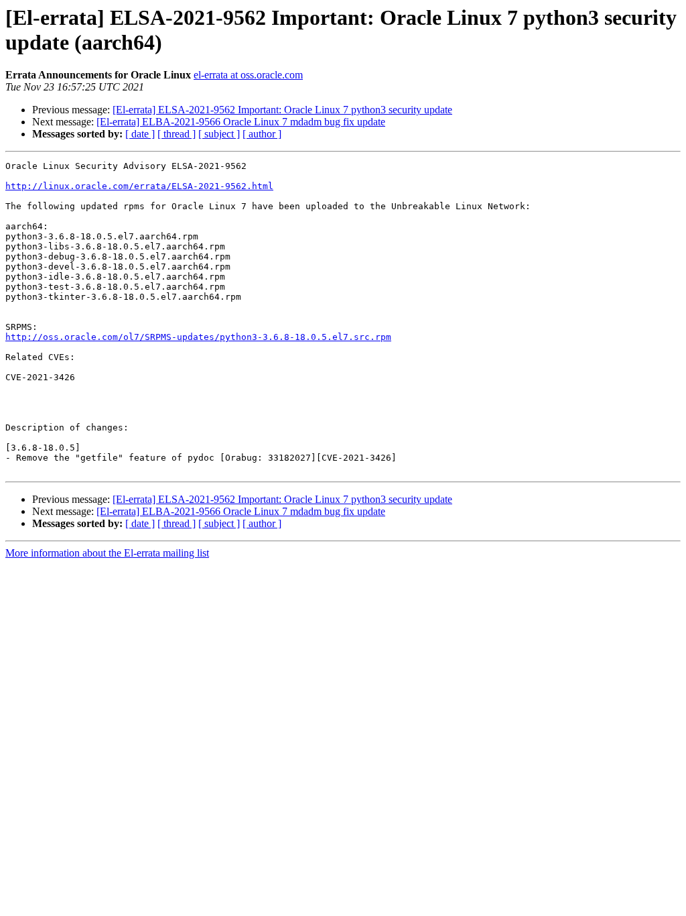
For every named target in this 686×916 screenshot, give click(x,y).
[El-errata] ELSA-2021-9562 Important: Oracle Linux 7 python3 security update (282, 109)
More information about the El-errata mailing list (107, 553)
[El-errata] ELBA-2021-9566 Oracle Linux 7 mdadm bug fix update (240, 121)
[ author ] (262, 133)
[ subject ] (219, 133)
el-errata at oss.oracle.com (248, 74)
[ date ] (140, 133)
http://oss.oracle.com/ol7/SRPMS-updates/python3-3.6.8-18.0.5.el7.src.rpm (198, 337)
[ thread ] (176, 133)
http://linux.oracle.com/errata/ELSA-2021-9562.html (139, 186)
